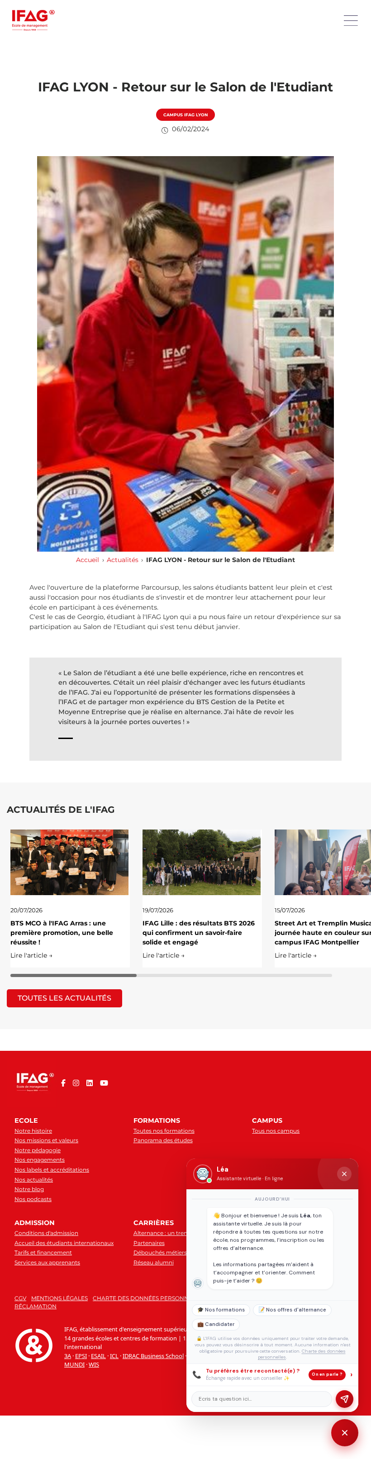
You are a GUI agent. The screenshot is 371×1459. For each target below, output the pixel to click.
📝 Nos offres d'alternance (292, 1309)
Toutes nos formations (164, 1130)
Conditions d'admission (46, 1233)
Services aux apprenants (47, 1262)
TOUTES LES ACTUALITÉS (64, 998)
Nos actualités (33, 1179)
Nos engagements (39, 1159)
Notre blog (29, 1189)
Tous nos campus (276, 1130)
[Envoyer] (344, 1399)
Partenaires (149, 1243)
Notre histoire (33, 1130)
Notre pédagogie (37, 1150)
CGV (20, 1298)
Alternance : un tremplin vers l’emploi (184, 1233)
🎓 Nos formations (221, 1309)
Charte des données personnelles (149, 1298)
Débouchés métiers (160, 1252)
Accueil (87, 560)
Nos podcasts (33, 1199)
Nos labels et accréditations (51, 1169)
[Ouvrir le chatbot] (344, 1432)
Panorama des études (163, 1140)
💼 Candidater (215, 1324)
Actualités (122, 560)
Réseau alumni (153, 1262)
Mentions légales (59, 1298)
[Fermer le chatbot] (344, 1174)
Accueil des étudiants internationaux (64, 1243)
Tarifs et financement (43, 1252)
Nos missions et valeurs (46, 1140)
